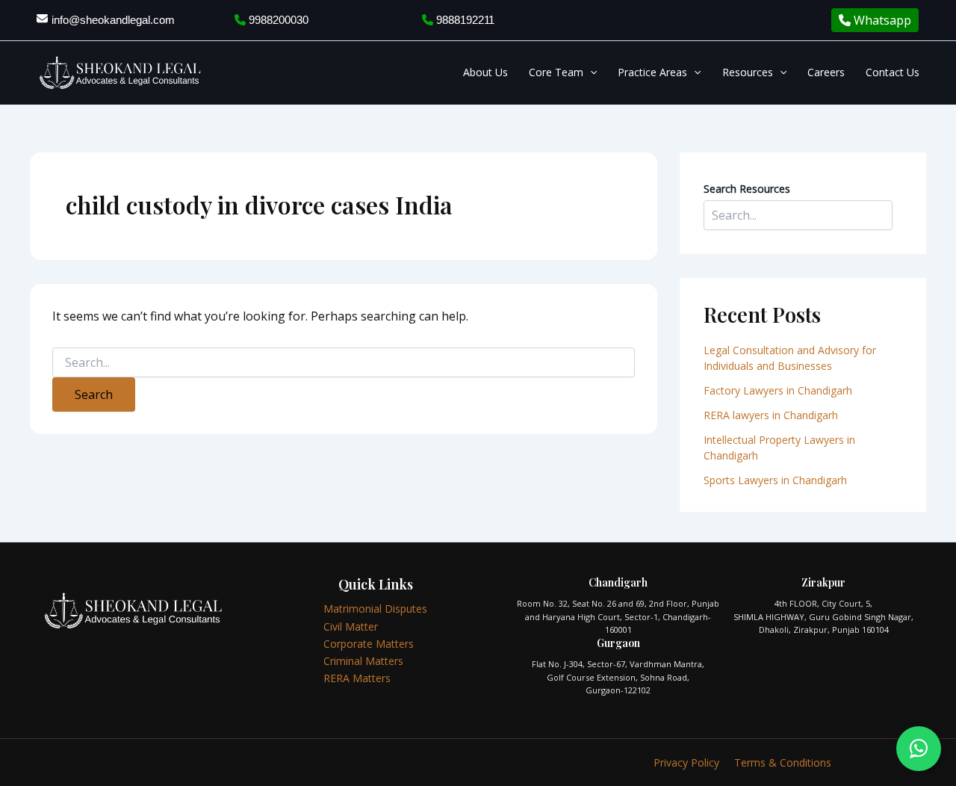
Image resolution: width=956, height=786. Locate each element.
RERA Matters (357, 678)
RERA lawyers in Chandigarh (772, 415)
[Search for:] (343, 363)
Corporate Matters (368, 644)
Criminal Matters (363, 661)
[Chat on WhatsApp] (918, 748)
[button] (590, 72)
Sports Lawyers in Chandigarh (775, 480)
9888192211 (463, 19)
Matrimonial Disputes (375, 608)
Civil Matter (350, 626)
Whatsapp (881, 20)
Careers (826, 72)
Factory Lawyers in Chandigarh (778, 390)
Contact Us (892, 72)
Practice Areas (652, 72)
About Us (485, 72)
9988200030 (277, 19)
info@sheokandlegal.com (113, 19)
